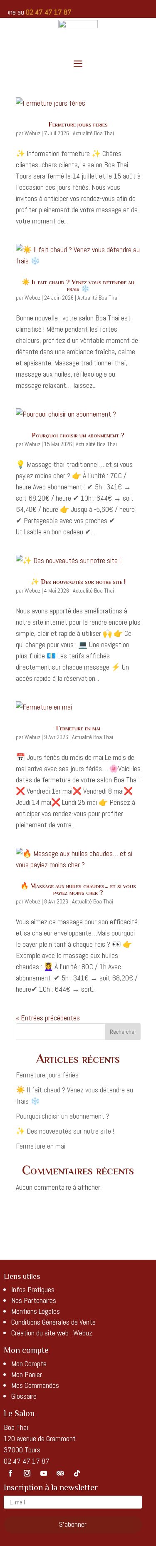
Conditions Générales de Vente (53, 1322)
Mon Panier (26, 1374)
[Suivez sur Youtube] (43, 1473)
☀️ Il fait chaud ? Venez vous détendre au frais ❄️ (78, 285)
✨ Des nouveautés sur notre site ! (78, 582)
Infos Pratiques (32, 1289)
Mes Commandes (35, 1385)
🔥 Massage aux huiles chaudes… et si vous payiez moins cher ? (78, 889)
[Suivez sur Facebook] (10, 1473)
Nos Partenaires (33, 1300)
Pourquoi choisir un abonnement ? (78, 435)
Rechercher (123, 1031)
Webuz (32, 133)
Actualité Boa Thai (93, 133)
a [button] (78, 64)
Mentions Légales (35, 1311)
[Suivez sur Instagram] (27, 1473)
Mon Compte (29, 1363)
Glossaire (24, 1396)
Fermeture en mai (78, 728)
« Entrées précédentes (48, 1017)
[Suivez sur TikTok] (77, 1473)
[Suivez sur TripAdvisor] (60, 1473)
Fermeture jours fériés (78, 124)
